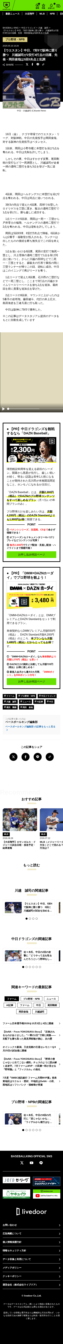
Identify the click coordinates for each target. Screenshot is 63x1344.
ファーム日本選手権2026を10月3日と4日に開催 (28, 1023)
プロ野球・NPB (27, 696)
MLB (42, 13)
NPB (52, 13)
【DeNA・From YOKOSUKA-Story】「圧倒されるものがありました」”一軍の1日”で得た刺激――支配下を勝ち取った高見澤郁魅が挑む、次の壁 (29, 1035)
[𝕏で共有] (27, 64)
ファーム (10, 696)
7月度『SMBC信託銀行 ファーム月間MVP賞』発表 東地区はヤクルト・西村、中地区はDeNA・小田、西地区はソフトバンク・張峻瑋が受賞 (31, 1081)
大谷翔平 (29, 13)
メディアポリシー (12, 1267)
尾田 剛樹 (11, 707)
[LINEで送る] (37, 64)
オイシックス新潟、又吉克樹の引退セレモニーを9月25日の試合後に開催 (29, 1049)
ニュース (26, 702)
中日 (51, 702)
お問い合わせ (10, 1225)
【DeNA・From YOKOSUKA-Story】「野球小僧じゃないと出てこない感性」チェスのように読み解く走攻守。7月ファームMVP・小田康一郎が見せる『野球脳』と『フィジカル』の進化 (30, 1064)
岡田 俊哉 (27, 707)
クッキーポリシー (12, 1276)
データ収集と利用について (17, 1259)
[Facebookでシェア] (32, 64)
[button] (27, 919)
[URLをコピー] (43, 64)
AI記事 (39, 702)
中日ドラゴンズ (48, 696)
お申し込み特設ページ (31, 554)
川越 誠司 (11, 702)
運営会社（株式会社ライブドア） (20, 1284)
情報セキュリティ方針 (14, 1250)
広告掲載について (12, 1233)
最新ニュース (13, 13)
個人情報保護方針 (12, 1242)
